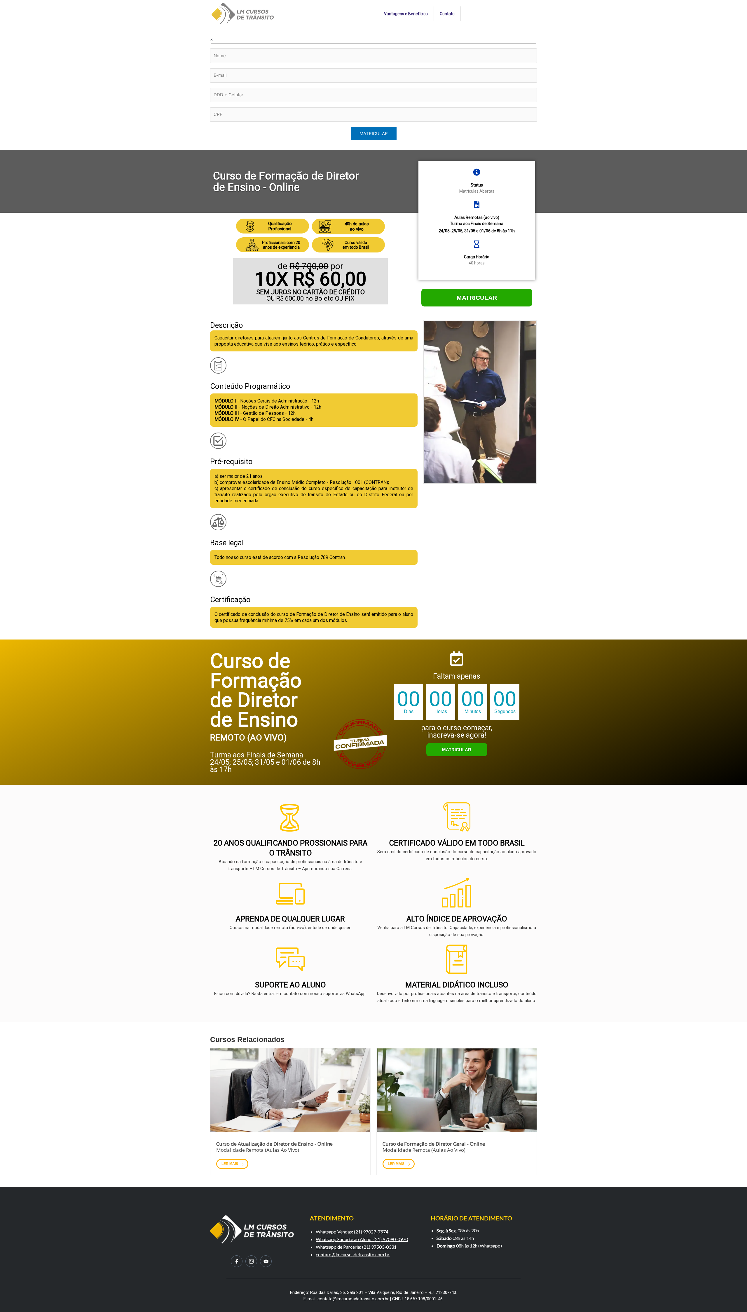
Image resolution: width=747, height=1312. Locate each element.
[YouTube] (266, 1261)
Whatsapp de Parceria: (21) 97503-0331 (356, 1247)
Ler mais (230, 1164)
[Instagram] (251, 1261)
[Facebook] (236, 1261)
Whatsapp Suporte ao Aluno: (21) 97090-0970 (362, 1239)
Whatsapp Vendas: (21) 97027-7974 (352, 1231)
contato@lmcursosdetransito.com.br (353, 1254)
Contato (447, 13)
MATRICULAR (477, 297)
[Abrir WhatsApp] (732, 1297)
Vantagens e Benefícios (406, 13)
